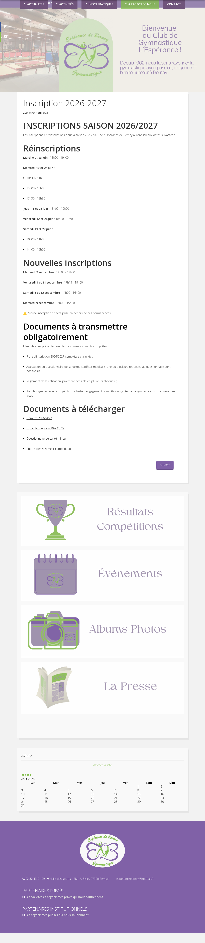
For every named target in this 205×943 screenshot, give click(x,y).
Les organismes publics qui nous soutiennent (57, 915)
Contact (174, 4)
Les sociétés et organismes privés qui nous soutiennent (64, 897)
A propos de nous (141, 4)
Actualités (35, 4)
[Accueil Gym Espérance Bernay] (102, 851)
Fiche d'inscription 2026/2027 (45, 428)
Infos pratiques (101, 4)
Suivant (165, 465)
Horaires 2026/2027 (39, 418)
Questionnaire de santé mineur (46, 438)
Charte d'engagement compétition (48, 449)
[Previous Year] (22, 775)
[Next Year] (28, 775)
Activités (66, 4)
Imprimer (31, 113)
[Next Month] (31, 775)
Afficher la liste (102, 765)
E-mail (44, 113)
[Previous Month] (25, 775)
